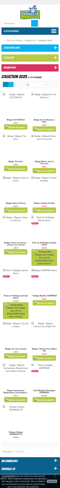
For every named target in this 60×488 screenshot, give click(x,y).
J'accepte (52, 481)
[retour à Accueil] (2, 40)
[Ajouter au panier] (15, 127)
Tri (28, 84)
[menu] (55, 23)
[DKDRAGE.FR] (30, 11)
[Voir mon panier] (49, 23)
